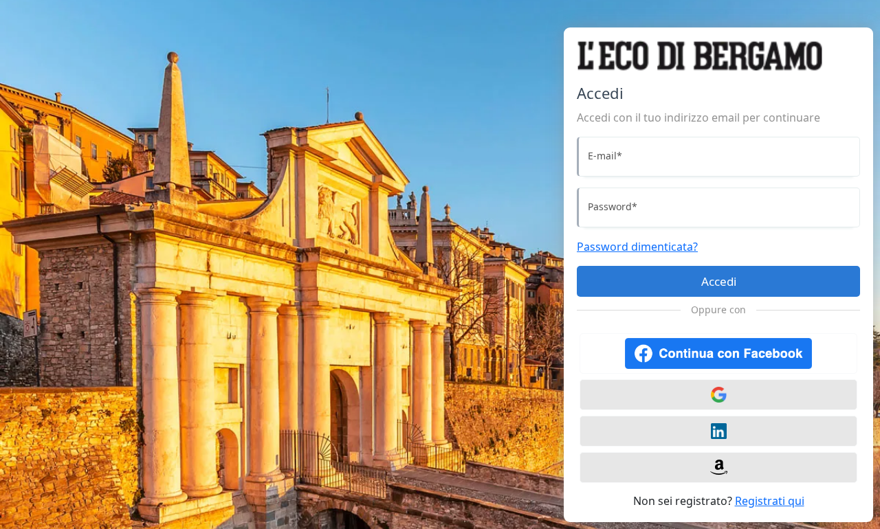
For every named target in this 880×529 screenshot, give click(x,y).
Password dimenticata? (637, 246)
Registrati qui (769, 500)
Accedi (718, 281)
